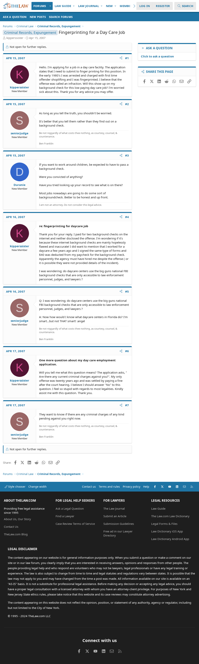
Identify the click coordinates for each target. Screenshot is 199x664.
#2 (127, 104)
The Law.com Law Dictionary (170, 516)
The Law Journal (114, 508)
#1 (127, 58)
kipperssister (14, 38)
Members (127, 6)
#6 (127, 351)
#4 (127, 217)
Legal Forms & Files (164, 524)
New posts (38, 17)
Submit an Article (114, 516)
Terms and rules (109, 486)
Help (146, 486)
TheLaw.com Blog (16, 534)
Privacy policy (131, 486)
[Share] (121, 58)
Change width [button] (37, 486)
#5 (127, 291)
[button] (50, 6)
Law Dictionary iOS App (167, 531)
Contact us (89, 486)
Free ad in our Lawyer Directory (118, 533)
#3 (127, 155)
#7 (127, 405)
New (109, 6)
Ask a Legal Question (70, 508)
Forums (39, 6)
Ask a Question (15, 17)
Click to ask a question (157, 56)
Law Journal (88, 6)
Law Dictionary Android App (170, 539)
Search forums (61, 17)
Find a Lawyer (65, 516)
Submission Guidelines (118, 524)
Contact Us (11, 527)
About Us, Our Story (17, 519)
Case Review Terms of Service (75, 524)
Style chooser (16, 486)
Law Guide (63, 6)
